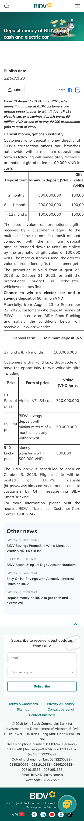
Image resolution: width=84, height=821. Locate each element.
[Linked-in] (43, 814)
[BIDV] (42, 795)
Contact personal (61, 709)
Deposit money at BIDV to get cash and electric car (37, 600)
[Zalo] (61, 814)
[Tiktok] (70, 814)
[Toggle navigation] (77, 6)
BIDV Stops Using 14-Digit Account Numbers (41, 565)
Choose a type (21, 672)
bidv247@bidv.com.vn (47, 775)
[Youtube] (52, 814)
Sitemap (23, 709)
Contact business (42, 715)
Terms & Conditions (23, 704)
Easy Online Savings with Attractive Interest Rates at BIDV (40, 581)
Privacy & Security (61, 704)
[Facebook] (34, 814)
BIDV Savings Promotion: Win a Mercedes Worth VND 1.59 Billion (39, 548)
